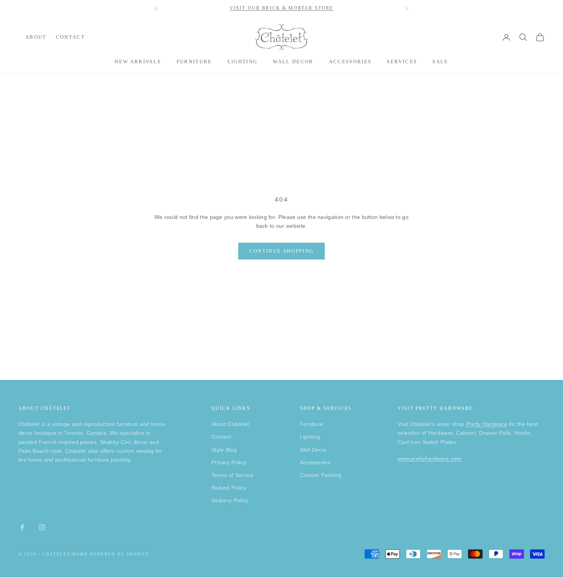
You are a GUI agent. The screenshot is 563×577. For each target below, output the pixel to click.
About (36, 37)
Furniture (194, 61)
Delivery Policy (230, 500)
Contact (70, 37)
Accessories (350, 61)
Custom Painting (321, 475)
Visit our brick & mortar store (282, 8)
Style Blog (224, 450)
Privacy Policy (228, 462)
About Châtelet (230, 424)
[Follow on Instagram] (42, 527)
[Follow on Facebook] (22, 527)
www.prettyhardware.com (430, 458)
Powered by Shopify (120, 554)
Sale (440, 61)
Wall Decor (293, 61)
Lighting (242, 61)
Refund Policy (228, 488)
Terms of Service (232, 475)
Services (402, 61)
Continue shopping (281, 251)
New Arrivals (138, 61)
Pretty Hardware (486, 424)
